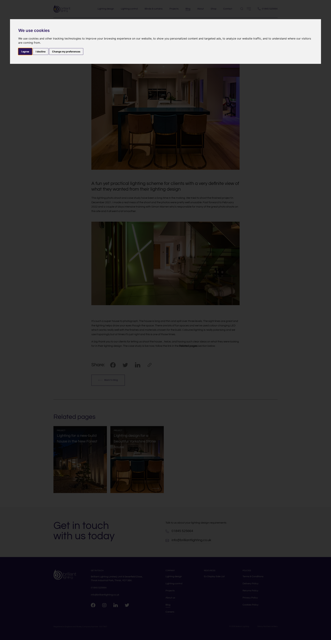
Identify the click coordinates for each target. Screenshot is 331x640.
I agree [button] (25, 51)
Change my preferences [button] (66, 51)
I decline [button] (41, 51)
